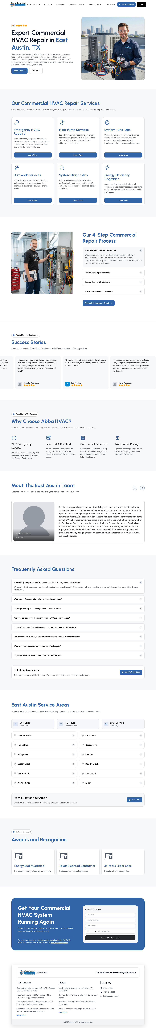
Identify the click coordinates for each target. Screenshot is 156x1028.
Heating (59, 4)
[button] (21, 1015)
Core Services (32, 4)
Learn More (32, 155)
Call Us (35, 71)
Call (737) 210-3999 (132, 672)
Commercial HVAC (76, 4)
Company (109, 4)
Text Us (141, 4)
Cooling (47, 4)
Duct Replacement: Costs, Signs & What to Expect (77, 1009)
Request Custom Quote (110, 938)
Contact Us (136, 800)
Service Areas (94, 4)
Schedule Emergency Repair (97, 303)
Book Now (18, 71)
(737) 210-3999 (128, 4)
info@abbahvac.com (59, 943)
